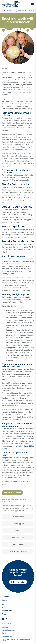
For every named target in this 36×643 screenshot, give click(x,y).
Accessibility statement (8, 630)
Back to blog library (12, 493)
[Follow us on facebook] (3, 619)
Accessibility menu (7, 636)
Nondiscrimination (7, 624)
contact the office (26, 508)
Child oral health (18, 517)
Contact (4, 604)
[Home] (11, 4)
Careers (4, 614)
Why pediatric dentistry (18, 551)
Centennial (6, 597)
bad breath (14, 414)
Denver (4, 600)
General (18, 530)
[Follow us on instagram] (7, 619)
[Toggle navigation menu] (32, 4)
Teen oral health (18, 544)
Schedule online (18, 582)
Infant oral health (18, 537)
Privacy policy (6, 627)
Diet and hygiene (18, 524)
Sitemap (4, 633)
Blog (3, 607)
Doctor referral (6, 11)
